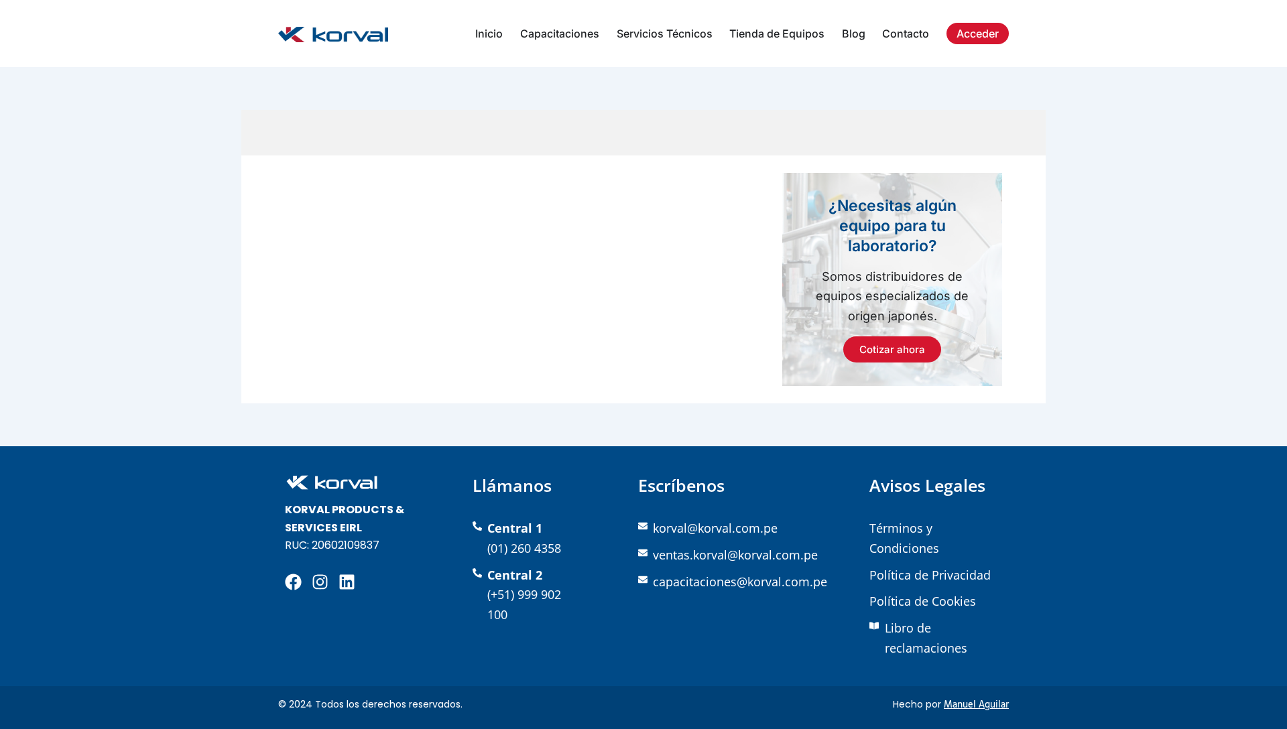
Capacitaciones (559, 33)
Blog (853, 33)
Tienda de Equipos (776, 33)
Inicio (489, 33)
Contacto (905, 33)
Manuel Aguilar (976, 704)
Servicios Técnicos (665, 33)
